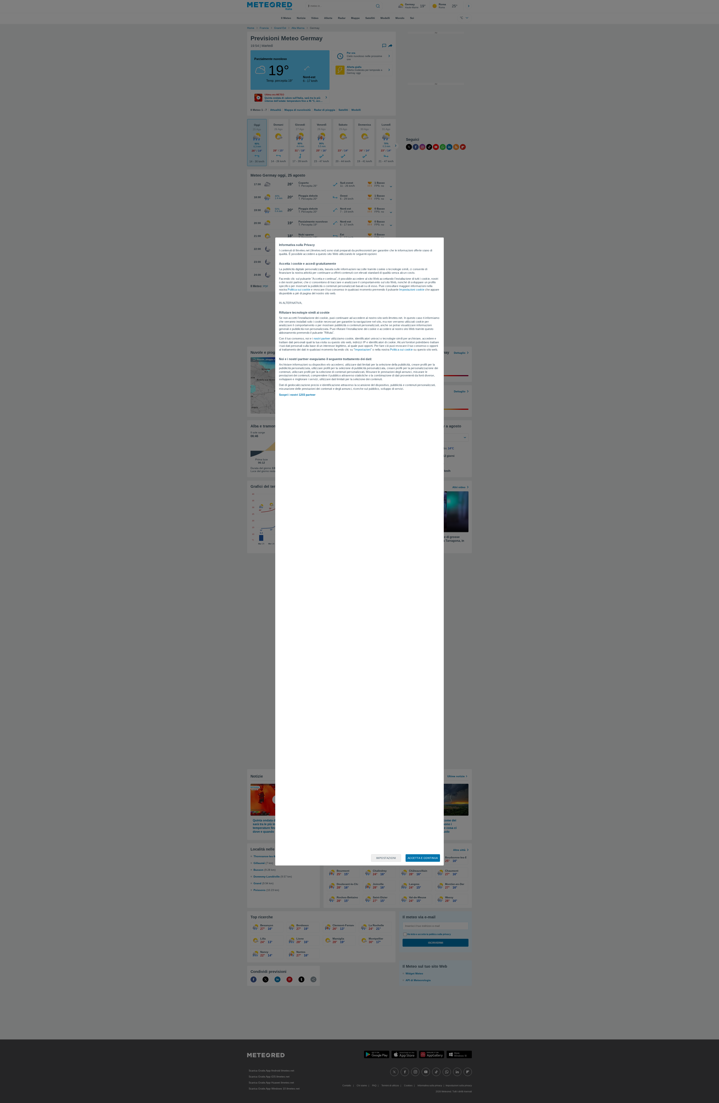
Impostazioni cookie (411, 289)
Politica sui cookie (299, 289)
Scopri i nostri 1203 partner (297, 394)
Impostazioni (363, 349)
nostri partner (322, 338)
